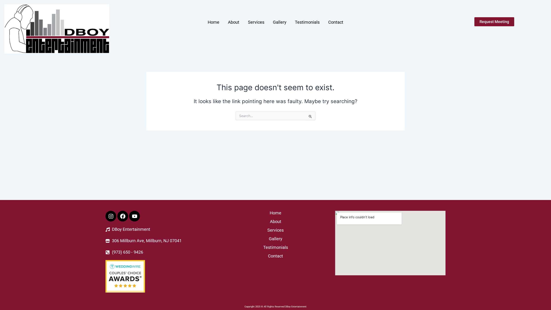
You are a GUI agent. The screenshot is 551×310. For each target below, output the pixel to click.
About (233, 22)
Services (256, 22)
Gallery (279, 22)
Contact (335, 22)
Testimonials (307, 22)
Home (213, 22)
